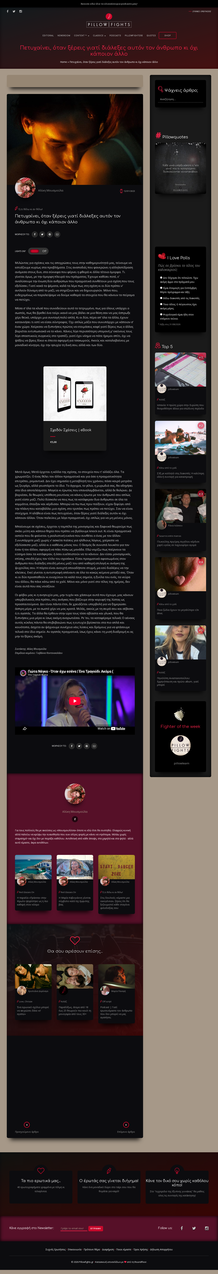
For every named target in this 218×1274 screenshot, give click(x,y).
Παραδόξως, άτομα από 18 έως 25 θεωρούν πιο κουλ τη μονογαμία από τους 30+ (75, 1011)
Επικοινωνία (74, 1249)
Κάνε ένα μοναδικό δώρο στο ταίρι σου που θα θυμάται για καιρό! (108, 1189)
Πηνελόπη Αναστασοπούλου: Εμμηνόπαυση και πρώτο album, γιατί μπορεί (178, 681)
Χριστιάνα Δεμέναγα (38, 991)
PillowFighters (134, 36)
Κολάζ (64, 1001)
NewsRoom (64, 36)
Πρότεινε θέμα (92, 1249)
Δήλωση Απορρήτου (161, 1249)
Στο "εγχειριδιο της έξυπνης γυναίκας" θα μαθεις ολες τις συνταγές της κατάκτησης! (177, 1193)
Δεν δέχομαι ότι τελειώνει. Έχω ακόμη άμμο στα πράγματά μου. (179, 279)
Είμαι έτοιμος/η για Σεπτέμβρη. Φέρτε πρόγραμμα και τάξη (178, 290)
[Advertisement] (75, 1080)
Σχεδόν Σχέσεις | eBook (70, 430)
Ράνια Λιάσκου (175, 525)
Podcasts (115, 36)
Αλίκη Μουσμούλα (50, 190)
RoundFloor (140, 1261)
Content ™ (81, 36)
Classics (98, 36)
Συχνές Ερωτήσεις (55, 1249)
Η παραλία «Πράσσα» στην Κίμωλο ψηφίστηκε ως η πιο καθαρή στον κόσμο (32, 901)
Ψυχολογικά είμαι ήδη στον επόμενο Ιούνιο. (177, 316)
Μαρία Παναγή (118, 991)
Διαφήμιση (108, 1249)
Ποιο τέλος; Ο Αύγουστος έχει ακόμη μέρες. (178, 306)
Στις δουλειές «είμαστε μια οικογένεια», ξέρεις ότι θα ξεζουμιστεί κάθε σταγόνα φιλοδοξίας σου (115, 903)
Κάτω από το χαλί (168, 467)
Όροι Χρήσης (141, 1249)
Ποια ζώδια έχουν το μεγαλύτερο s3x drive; (178, 611)
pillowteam (173, 389)
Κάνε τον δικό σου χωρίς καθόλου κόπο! (177, 1183)
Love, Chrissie (25, 1001)
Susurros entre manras (170, 536)
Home (63, 61)
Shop (168, 36)
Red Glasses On (26, 892)
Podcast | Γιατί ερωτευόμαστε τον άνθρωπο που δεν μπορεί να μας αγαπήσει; (116, 1012)
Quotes (151, 36)
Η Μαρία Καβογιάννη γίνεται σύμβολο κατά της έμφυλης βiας (75, 901)
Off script (106, 1001)
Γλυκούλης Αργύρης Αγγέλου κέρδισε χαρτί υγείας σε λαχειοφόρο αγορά (178, 543)
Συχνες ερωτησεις (202, 11)
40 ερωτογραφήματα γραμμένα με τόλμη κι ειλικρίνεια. (41, 1189)
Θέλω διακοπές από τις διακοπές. (181, 298)
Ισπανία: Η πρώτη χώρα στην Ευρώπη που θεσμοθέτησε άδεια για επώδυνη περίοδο (180, 406)
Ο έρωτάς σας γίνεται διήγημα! (108, 1181)
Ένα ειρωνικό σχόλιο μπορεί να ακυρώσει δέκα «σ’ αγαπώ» (33, 1011)
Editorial (48, 36)
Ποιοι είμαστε (123, 1249)
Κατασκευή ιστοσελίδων (108, 1261)
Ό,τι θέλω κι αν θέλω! (30, 209)
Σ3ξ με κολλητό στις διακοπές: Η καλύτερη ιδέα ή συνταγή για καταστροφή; (180, 475)
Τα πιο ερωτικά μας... (41, 1181)
